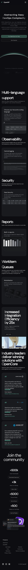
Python (7, 127)
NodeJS (12, 127)
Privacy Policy (8, 553)
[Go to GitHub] (9, 564)
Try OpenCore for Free (14, 36)
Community (20, 549)
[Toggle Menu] (25, 2)
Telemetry (8, 551)
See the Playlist (14, 513)
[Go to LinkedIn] (3, 564)
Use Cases (7, 547)
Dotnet (17, 127)
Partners (20, 547)
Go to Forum (14, 501)
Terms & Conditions (20, 551)
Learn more (8, 334)
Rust (21, 127)
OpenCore (5, 542)
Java (15, 129)
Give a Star (14, 489)
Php (11, 129)
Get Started (14, 40)
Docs (8, 549)
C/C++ (7, 129)
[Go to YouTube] (6, 564)
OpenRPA (5, 544)
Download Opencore (14, 477)
